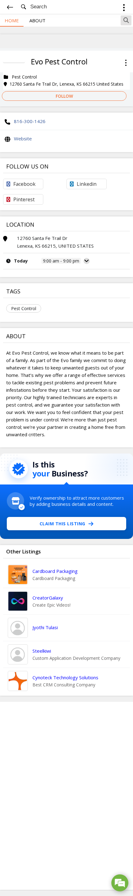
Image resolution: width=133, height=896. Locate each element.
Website (23, 138)
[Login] (124, 8)
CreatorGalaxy (47, 598)
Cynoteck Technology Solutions (65, 677)
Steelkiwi (41, 651)
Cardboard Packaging (55, 571)
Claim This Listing (62, 524)
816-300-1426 (29, 121)
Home (12, 20)
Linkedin (87, 184)
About (37, 20)
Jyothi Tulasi (45, 627)
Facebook (24, 184)
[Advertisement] (66, 796)
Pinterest (24, 199)
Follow (64, 96)
